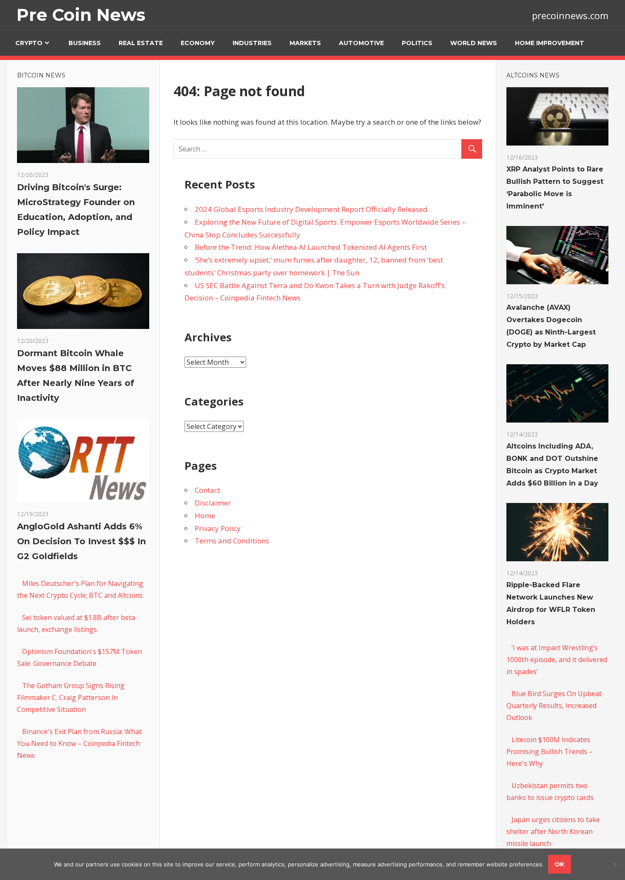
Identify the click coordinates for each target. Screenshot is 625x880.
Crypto (29, 43)
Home (205, 515)
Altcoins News (533, 75)
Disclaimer (213, 503)
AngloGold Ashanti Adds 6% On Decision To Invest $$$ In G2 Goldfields (81, 541)
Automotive (361, 43)
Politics (417, 43)
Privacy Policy (218, 528)
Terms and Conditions (232, 541)
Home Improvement (549, 43)
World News (473, 43)
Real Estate (141, 43)
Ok (559, 864)
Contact (207, 490)
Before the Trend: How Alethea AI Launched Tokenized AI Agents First (311, 247)
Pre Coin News (81, 14)
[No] (614, 864)
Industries (252, 43)
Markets (305, 43)
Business (84, 43)
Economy (198, 43)
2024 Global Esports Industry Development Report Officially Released (311, 209)
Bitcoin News (41, 75)
